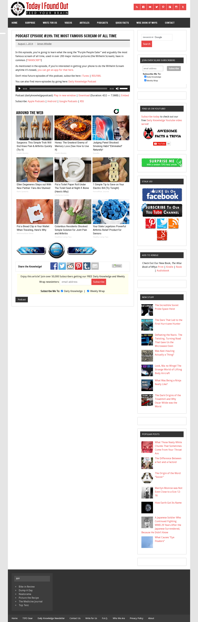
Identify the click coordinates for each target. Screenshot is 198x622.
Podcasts (102, 22)
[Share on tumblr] (86, 266)
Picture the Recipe (29, 597)
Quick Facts (122, 22)
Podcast (22, 299)
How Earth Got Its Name (168, 502)
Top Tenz (24, 605)
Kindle (169, 266)
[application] (72, 88)
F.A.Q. (105, 618)
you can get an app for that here (55, 69)
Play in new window (65, 95)
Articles (84, 22)
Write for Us (50, 22)
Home (14, 22)
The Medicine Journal (31, 601)
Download (84, 95)
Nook (179, 266)
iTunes (85, 75)
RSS (82, 101)
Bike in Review (27, 586)
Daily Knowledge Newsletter (51, 618)
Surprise (30, 22)
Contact (169, 22)
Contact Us (75, 618)
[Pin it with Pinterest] (78, 266)
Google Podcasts (68, 101)
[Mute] (117, 88)
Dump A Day (26, 590)
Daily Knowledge (73, 291)
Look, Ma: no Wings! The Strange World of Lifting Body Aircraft (168, 369)
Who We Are (119, 618)
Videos (68, 22)
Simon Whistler (44, 44)
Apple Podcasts (36, 101)
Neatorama (25, 594)
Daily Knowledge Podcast (82, 81)
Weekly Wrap (97, 291)
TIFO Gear (27, 618)
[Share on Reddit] (70, 266)
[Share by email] (95, 266)
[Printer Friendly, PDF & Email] (117, 267)
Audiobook (163, 270)
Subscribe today (150, 116)
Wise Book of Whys (146, 22)
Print (161, 266)
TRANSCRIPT (34, 60)
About (151, 618)
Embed (125, 95)
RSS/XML (96, 75)
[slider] (124, 88)
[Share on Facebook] (54, 266)
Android (52, 101)
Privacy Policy (136, 618)
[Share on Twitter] (62, 266)
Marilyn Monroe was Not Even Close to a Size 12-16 (168, 492)
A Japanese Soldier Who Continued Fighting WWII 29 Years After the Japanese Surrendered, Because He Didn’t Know (161, 525)
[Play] (19, 88)
